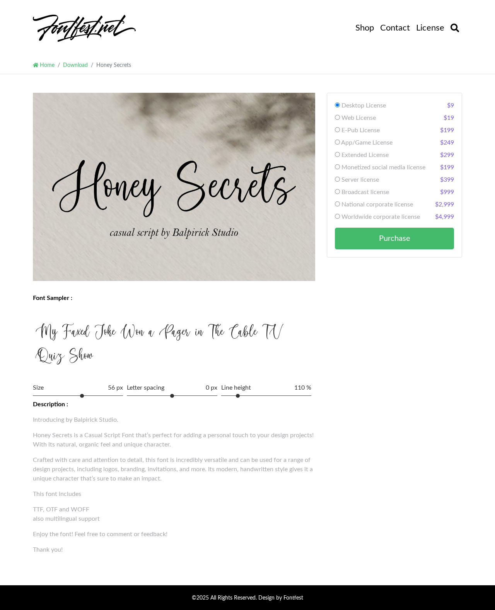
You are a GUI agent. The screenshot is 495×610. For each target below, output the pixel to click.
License (430, 28)
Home (46, 65)
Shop (364, 28)
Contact (395, 28)
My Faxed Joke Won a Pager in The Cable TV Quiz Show (159, 343)
